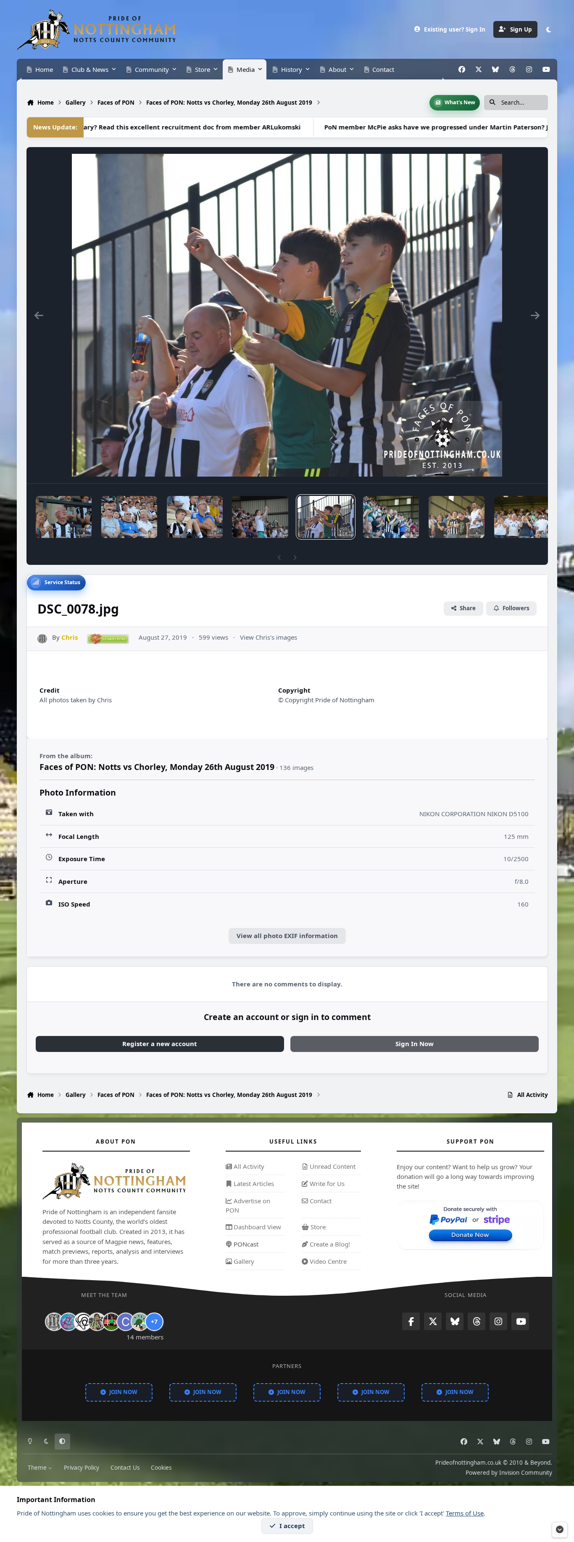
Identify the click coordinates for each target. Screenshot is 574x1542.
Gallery (243, 1261)
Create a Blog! (329, 1244)
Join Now (123, 1392)
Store (317, 1227)
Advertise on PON (248, 1205)
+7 (154, 1322)
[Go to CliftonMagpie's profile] (125, 1322)
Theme (38, 1467)
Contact (320, 1201)
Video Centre (327, 1261)
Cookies (161, 1467)
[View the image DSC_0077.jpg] (391, 517)
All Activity (248, 1166)
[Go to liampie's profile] (111, 1322)
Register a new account (159, 1043)
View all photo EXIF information (287, 935)
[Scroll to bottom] (560, 1530)
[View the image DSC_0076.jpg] (456, 517)
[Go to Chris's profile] (42, 639)
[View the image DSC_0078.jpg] (325, 517)
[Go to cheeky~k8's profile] (68, 1322)
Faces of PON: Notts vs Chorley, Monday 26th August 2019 (156, 766)
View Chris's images (268, 637)
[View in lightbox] (287, 315)
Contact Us (125, 1467)
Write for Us (326, 1183)
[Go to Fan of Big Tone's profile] (97, 1322)
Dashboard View (256, 1227)
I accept (292, 1525)
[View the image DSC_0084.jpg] (129, 517)
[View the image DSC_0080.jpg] (260, 517)
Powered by (509, 1472)
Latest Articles (253, 1183)
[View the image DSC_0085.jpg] (64, 517)
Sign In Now (414, 1043)
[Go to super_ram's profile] (83, 1322)
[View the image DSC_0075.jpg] (522, 517)
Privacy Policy (81, 1467)
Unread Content (331, 1166)
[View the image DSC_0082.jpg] (195, 517)
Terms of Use (465, 1513)
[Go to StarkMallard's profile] (140, 1322)
